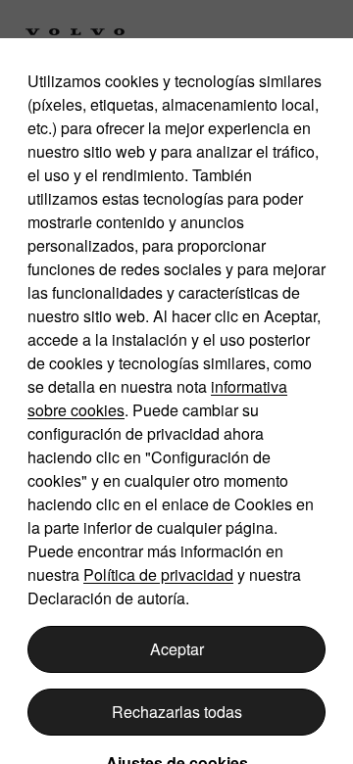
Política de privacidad (158, 574)
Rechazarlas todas (177, 711)
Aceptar (177, 649)
